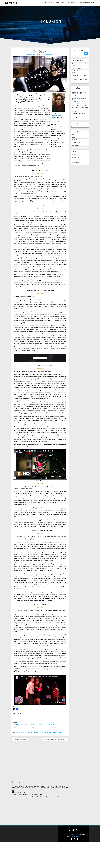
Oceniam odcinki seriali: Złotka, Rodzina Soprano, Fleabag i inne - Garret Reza (80, 107)
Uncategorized (75, 145)
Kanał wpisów (75, 157)
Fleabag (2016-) (82, 109)
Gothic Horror (42, 732)
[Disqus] (40, 761)
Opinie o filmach (48, 54)
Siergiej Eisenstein (76, 68)
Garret (12, 2)
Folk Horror (36, 732)
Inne (41, 3)
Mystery (55, 732)
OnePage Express (75, 836)
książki (73, 137)
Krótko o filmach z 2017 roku (36, 724)
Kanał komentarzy (76, 160)
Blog (73, 134)
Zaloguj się (74, 154)
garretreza (29, 54)
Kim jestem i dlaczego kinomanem (80, 3)
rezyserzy (59, 732)
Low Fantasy (49, 732)
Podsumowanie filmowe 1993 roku (20, 724)
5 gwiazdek (29, 732)
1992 (19, 732)
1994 (22, 732)
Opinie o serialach (76, 142)
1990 (17, 732)
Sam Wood (83, 113)
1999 (25, 732)
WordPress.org (75, 162)
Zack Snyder (51, 724)
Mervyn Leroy (84, 117)
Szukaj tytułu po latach (55, 3)
